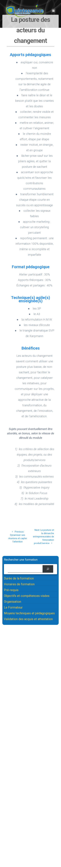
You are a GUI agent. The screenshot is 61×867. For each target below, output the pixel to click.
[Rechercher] (48, 569)
